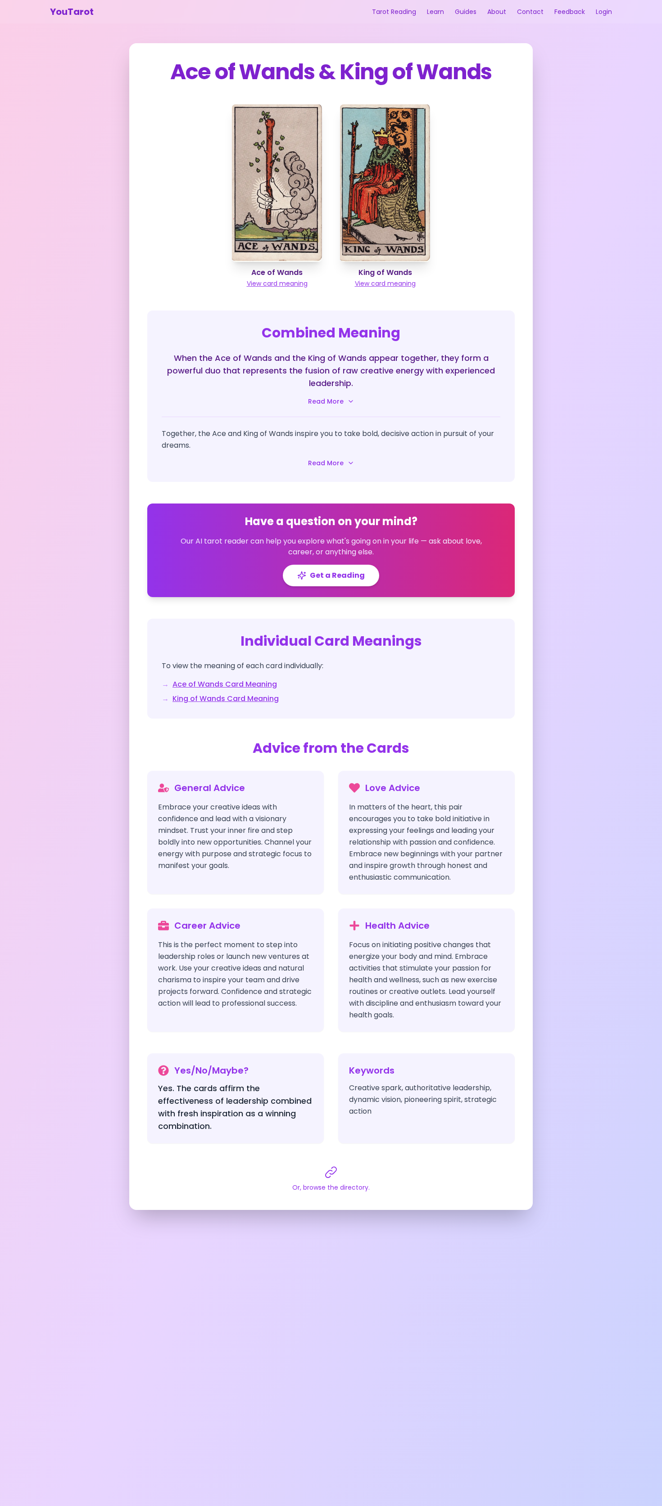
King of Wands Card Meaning (225, 698)
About (496, 11)
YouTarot (72, 11)
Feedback (569, 11)
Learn (435, 11)
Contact (530, 11)
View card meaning (277, 283)
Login (604, 11)
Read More (326, 401)
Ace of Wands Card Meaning (224, 684)
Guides (465, 11)
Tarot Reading (394, 11)
